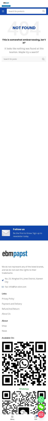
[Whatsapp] (41, 399)
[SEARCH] (43, 59)
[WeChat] (41, 407)
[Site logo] (6, 3)
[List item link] (24, 298)
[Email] (41, 414)
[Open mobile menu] (3, 11)
